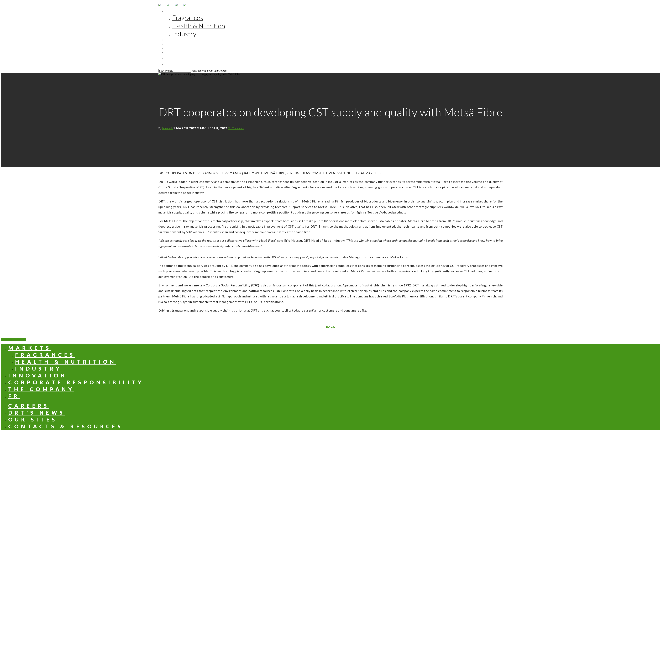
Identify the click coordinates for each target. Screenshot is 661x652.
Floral (323, 465)
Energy (323, 539)
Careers (28, 406)
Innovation (181, 39)
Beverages (323, 496)
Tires (323, 522)
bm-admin (167, 128)
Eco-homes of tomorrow (323, 569)
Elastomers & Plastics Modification (323, 530)
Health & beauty (323, 491)
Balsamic (323, 456)
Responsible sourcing (323, 600)
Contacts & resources (65, 426)
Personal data (351, 644)
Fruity (323, 469)
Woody (323, 478)
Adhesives (323, 517)
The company (182, 48)
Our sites (32, 419)
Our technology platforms (323, 552)
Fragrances (187, 18)
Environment (323, 587)
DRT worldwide (323, 622)
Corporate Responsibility (192, 43)
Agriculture (323, 535)
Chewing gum (323, 504)
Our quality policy (323, 630)
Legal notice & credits (316, 644)
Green (323, 474)
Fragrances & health (323, 556)
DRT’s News (36, 412)
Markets (178, 11)
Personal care (323, 500)
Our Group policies (323, 604)
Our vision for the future (323, 583)
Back (330, 326)
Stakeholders (323, 595)
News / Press (243, 644)
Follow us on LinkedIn (416, 644)
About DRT (323, 617)
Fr (173, 52)
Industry (184, 34)
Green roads (323, 561)
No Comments (236, 128)
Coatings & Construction (323, 526)
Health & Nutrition (198, 26)
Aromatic (323, 452)
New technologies (323, 565)
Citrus (323, 461)
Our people (323, 591)
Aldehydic (323, 448)
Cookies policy (380, 644)
